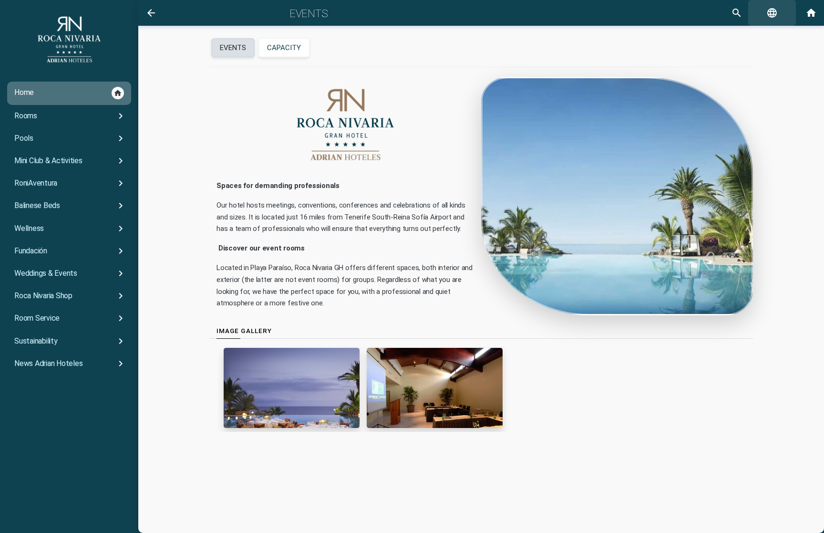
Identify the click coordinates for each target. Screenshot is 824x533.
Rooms (70, 116)
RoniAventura (70, 183)
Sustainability (70, 341)
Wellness (70, 228)
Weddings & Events (70, 273)
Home (68, 92)
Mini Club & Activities (70, 161)
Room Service (70, 318)
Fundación (70, 251)
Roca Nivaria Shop (70, 296)
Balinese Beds (70, 205)
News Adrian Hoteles (70, 363)
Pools (70, 138)
